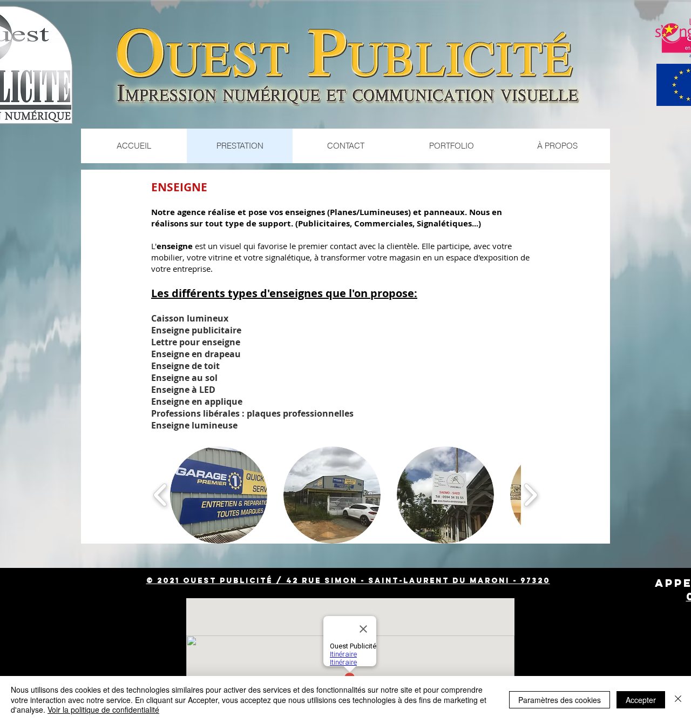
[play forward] (530, 495)
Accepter (641, 699)
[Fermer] (678, 699)
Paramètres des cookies (559, 699)
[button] (218, 495)
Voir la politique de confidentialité (103, 709)
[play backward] (160, 495)
